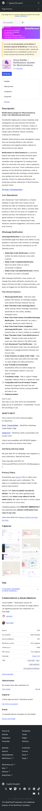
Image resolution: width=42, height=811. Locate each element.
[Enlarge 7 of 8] (37, 553)
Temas (24, 734)
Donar (25, 755)
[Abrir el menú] (39, 3)
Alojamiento (6, 738)
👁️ (5, 190)
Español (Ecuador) (13, 784)
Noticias (5, 734)
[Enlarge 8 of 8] (37, 573)
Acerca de (5, 731)
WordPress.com (8, 765)
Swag (25, 758)
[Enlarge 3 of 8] (18, 557)
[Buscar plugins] (23, 23)
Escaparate (26, 731)
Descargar (6, 74)
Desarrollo (7, 97)
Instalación (8, 92)
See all (37, 689)
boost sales (31, 660)
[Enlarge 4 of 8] (18, 564)
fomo (37, 660)
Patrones (25, 741)
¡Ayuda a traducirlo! (21, 16)
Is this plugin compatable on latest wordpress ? (11, 590)
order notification (34, 664)
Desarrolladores (7, 755)
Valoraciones (8, 86)
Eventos (25, 751)
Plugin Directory (7, 9)
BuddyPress (7, 775)
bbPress (6, 772)
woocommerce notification (31, 668)
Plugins (24, 738)
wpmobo (19, 68)
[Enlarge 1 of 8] (18, 532)
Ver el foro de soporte (10, 704)
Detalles (7, 81)
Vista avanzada (7, 674)
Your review (6, 689)
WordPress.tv (8, 758)
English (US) (36, 656)
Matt (4, 768)
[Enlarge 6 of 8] (37, 541)
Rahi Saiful (9, 623)
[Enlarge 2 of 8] (18, 546)
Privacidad (6, 741)
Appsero (18, 477)
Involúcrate (26, 748)
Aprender (5, 748)
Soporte (7, 102)
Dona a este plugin (8, 719)
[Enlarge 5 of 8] (37, 532)
